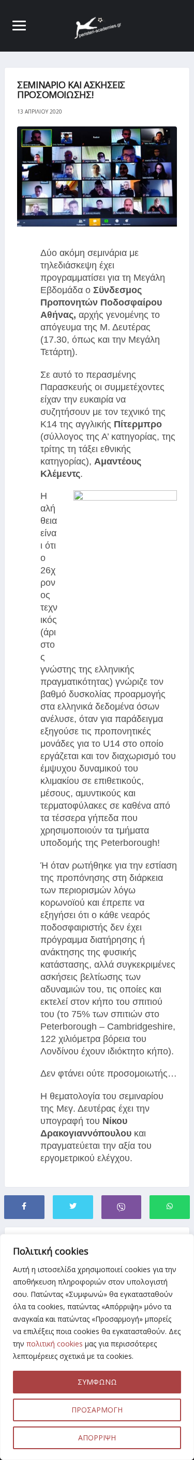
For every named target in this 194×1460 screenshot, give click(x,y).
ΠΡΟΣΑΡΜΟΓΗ (97, 1410)
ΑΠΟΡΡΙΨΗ (97, 1437)
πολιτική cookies (54, 1344)
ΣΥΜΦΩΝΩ (97, 1382)
